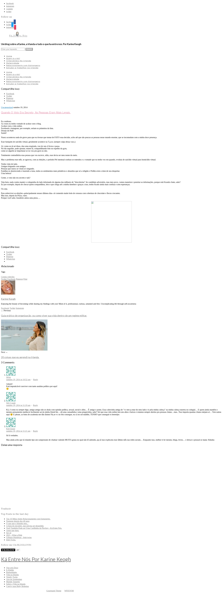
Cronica (4, 277)
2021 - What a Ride (14, 535)
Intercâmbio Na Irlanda (18, 61)
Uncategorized (7, 107)
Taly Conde (11, 403)
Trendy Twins (12, 577)
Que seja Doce (12, 568)
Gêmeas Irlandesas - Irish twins (19, 537)
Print (25, 279)
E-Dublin (10, 570)
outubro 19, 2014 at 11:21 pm (18, 431)
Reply (35, 379)
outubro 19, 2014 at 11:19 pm (18, 405)
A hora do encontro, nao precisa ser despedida (25, 526)
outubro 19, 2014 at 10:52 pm (18, 379)
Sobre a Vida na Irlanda (15, 584)
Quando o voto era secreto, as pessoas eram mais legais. (36, 112)
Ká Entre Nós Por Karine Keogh (36, 559)
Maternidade (12, 63)
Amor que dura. (12, 530)
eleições (11, 277)
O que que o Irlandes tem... (17, 523)
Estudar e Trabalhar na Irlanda (22, 68)
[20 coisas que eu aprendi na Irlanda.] (24, 350)
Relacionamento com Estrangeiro (23, 65)
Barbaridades (11, 572)
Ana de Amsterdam (14, 579)
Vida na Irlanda (12, 575)
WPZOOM (69, 591)
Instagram (20, 308)
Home (9, 56)
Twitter (4, 279)
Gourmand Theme (53, 591)
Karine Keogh (8, 299)
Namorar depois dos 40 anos (17, 521)
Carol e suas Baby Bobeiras (17, 586)
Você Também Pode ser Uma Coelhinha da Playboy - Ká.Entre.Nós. (34, 528)
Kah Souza (10, 429)
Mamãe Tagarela (13, 582)
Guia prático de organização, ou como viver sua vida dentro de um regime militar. (44, 315)
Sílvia (8, 377)
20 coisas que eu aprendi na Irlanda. (20, 357)
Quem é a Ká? (13, 58)
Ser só (8, 533)
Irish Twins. (11, 540)
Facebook (11, 279)
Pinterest (19, 279)
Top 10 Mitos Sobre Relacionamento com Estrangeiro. (28, 519)
